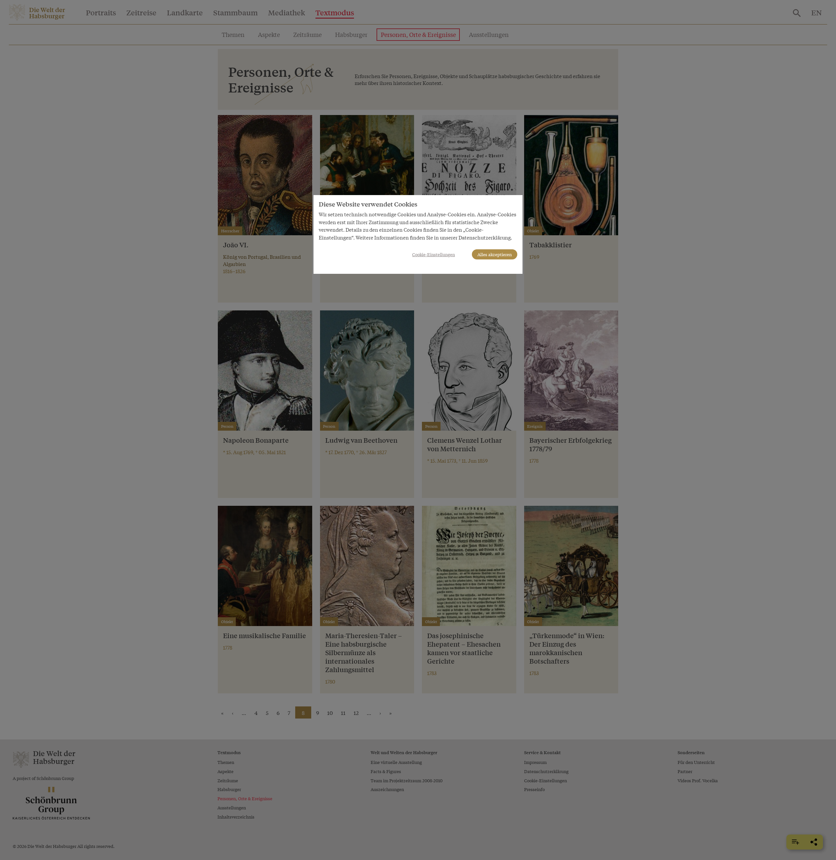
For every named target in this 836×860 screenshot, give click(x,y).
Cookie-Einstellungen (433, 254)
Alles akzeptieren (494, 254)
